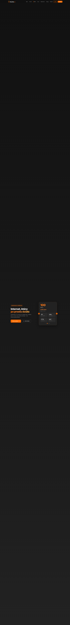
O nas (38, 1)
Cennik (30, 1)
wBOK (55, 1)
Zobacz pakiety (15, 321)
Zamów (60, 1)
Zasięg (47, 1)
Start (27, 1)
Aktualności (43, 1)
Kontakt (51, 1)
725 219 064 (27, 321)
